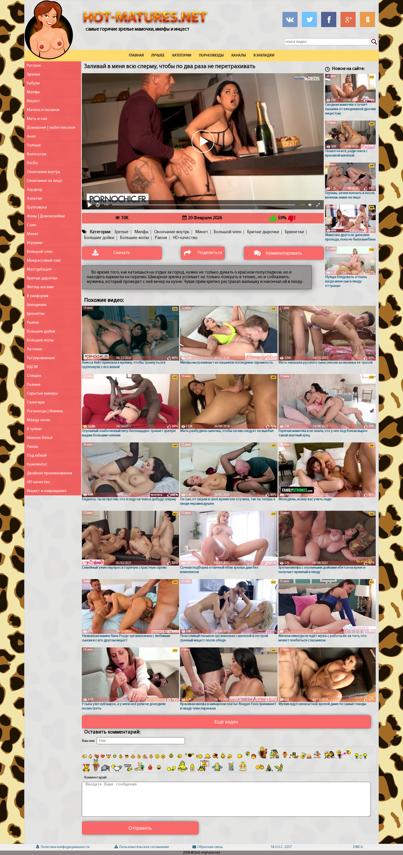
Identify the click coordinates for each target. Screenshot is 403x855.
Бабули (33, 83)
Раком (32, 447)
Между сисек (38, 420)
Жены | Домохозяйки (46, 216)
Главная (136, 55)
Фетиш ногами (40, 287)
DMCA (358, 847)
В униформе (37, 296)
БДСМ (32, 367)
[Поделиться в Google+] (348, 19)
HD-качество (38, 482)
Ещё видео (226, 721)
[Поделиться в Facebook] (328, 19)
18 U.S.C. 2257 (280, 847)
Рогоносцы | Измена (45, 411)
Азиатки (34, 199)
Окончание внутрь (43, 172)
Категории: (100, 232)
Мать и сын (37, 119)
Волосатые (36, 154)
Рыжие (33, 323)
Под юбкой (37, 456)
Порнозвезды (211, 55)
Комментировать (284, 253)
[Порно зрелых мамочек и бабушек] (48, 31)
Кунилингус (37, 464)
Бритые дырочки (42, 278)
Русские (34, 66)
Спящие (34, 376)
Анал (31, 137)
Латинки (34, 349)
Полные (34, 145)
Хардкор (34, 190)
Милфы (33, 92)
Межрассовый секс (44, 261)
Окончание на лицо (44, 181)
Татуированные (41, 358)
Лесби (32, 163)
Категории (181, 55)
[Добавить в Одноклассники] (367, 19)
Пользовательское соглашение (125, 847)
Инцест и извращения (46, 491)
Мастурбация (39, 269)
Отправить (140, 828)
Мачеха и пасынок (43, 110)
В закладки (264, 55)
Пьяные (33, 385)
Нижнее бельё (39, 438)
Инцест (33, 101)
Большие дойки (41, 332)
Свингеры (36, 402)
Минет (33, 234)
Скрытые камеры (42, 394)
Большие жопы (40, 340)
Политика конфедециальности (47, 847)
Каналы (238, 55)
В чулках (34, 429)
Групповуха (37, 207)
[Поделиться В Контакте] (290, 19)
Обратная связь (204, 847)
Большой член (39, 252)
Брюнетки (36, 314)
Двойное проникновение (49, 473)
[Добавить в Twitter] (309, 19)
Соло (31, 225)
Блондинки (36, 305)
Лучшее (157, 55)
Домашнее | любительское (51, 128)
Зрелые (33, 74)
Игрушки (34, 243)
